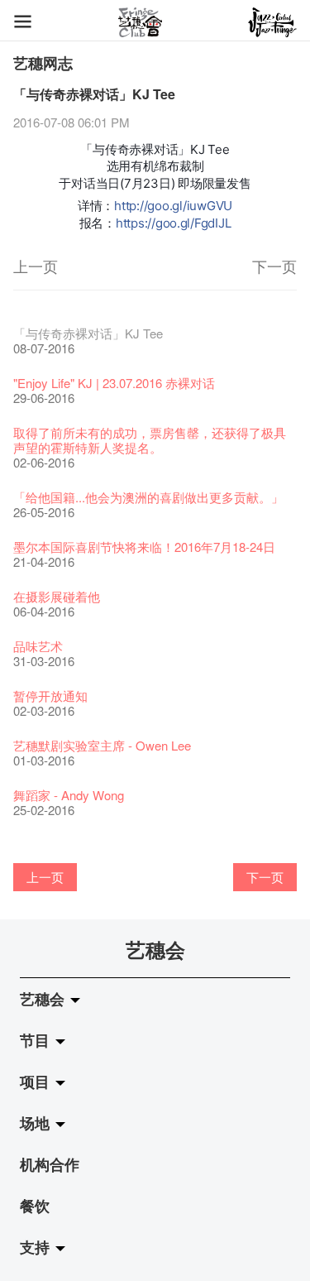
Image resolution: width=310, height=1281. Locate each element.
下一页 (274, 265)
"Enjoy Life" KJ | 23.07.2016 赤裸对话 (114, 382)
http (125, 206)
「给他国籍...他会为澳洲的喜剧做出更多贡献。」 (148, 497)
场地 (37, 1123)
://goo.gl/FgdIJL (188, 223)
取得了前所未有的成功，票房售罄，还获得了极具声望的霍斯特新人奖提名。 (149, 440)
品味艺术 (38, 646)
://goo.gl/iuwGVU (184, 206)
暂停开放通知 (50, 695)
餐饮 (35, 1205)
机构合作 (49, 1164)
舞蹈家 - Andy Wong (68, 795)
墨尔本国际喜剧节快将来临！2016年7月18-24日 (144, 546)
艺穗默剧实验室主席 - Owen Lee (102, 745)
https (130, 223)
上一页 (35, 265)
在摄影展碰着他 (56, 596)
